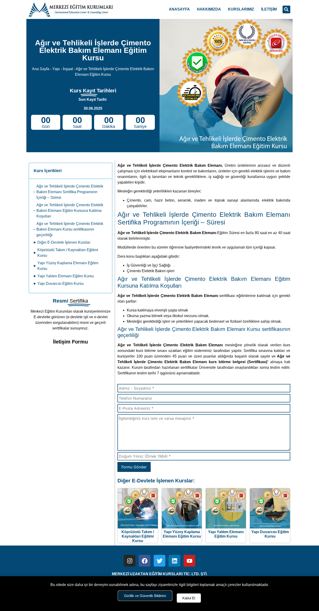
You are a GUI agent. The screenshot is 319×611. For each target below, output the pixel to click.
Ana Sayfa (40, 69)
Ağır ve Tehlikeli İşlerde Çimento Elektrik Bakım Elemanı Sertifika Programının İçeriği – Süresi (69, 191)
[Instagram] (129, 561)
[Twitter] (159, 561)
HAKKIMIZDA (209, 9)
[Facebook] (144, 561)
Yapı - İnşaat (62, 69)
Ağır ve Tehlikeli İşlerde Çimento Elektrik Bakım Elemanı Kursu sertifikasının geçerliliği (69, 229)
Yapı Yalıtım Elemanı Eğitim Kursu (65, 276)
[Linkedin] (174, 561)
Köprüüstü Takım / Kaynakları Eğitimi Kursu (67, 252)
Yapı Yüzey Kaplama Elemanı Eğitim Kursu (67, 266)
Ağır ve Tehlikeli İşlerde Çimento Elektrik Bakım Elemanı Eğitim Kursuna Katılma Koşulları (69, 210)
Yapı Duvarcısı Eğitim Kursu (60, 284)
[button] (286, 9)
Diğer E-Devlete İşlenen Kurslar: (64, 242)
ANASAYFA (179, 9)
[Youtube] (189, 561)
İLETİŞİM (269, 9)
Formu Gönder (134, 467)
